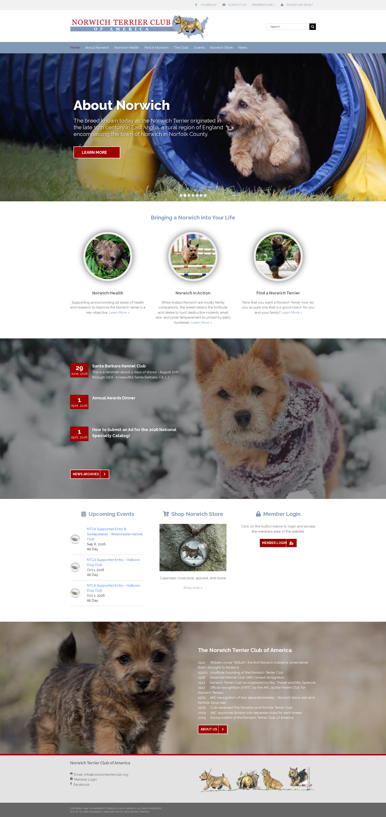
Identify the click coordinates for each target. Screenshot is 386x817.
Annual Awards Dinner (113, 398)
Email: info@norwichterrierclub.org (101, 775)
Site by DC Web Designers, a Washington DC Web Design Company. (110, 812)
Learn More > (119, 313)
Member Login (85, 779)
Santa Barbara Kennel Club (119, 366)
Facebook (81, 785)
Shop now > (192, 588)
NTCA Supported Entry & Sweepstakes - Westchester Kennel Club (115, 534)
